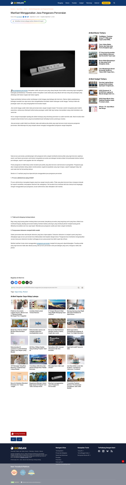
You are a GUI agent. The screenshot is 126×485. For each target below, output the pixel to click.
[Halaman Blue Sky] (107, 451)
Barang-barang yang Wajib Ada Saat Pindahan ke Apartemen (75, 312)
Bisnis (67, 3)
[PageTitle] (17, 3)
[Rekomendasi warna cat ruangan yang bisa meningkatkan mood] (38, 323)
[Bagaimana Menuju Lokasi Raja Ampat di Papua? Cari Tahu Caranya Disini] (38, 376)
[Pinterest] (19, 282)
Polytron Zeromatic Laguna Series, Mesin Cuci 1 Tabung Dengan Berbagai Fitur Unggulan (19, 313)
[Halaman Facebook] (99, 451)
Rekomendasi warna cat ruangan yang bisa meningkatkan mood (37, 331)
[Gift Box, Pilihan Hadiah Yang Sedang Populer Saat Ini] (38, 340)
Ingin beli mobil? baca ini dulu (75, 348)
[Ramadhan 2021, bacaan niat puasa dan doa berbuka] (57, 340)
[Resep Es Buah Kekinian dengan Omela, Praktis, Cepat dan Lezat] (57, 323)
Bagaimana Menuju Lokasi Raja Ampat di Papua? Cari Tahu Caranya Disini (37, 384)
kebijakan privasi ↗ (24, 457)
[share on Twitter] (16, 282)
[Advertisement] (47, 37)
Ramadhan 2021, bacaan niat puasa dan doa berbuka (56, 348)
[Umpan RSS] (112, 451)
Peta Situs (58, 459)
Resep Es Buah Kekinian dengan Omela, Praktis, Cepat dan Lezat (56, 331)
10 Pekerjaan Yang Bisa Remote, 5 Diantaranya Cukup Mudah (18, 367)
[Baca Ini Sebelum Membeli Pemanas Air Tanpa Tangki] (19, 376)
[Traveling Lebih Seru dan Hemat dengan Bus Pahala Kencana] (38, 359)
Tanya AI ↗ (81, 450)
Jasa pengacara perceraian (20, 90)
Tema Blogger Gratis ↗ (84, 453)
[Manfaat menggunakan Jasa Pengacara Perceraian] (57, 376)
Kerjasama (106, 3)
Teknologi (89, 3)
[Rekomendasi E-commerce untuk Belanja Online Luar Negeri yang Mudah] (19, 340)
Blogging (60, 3)
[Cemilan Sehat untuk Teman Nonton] (38, 304)
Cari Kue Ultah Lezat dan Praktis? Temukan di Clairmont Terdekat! (75, 367)
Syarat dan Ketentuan (62, 455)
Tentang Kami (59, 450)
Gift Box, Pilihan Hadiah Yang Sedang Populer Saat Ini (38, 348)
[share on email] (30, 282)
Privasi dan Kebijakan (61, 453)
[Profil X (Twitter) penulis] (28, 16)
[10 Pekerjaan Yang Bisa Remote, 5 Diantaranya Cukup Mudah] (19, 359)
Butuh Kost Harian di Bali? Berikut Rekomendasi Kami (19, 331)
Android (97, 3)
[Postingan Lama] (19, 439)
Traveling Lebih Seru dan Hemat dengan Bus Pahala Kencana (37, 367)
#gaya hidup (18, 292)
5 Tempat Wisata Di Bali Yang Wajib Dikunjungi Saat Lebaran (57, 312)
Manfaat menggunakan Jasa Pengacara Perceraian (41, 9)
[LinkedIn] (103, 451)
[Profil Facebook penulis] (25, 16)
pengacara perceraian (43, 243)
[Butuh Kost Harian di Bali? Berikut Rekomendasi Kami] (19, 323)
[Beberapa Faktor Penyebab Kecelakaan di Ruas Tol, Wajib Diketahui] (75, 323)
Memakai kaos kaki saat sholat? (56, 366)
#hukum (25, 292)
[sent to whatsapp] (23, 282)
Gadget (81, 3)
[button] (78, 287)
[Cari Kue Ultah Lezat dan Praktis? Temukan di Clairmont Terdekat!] (75, 359)
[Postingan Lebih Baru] (13, 439)
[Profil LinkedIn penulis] (23, 16)
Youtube (74, 3)
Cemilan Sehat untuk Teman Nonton (36, 311)
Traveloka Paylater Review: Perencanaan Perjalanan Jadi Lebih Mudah (74, 385)
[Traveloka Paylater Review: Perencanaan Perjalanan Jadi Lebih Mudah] (75, 376)
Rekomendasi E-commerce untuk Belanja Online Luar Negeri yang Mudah (19, 349)
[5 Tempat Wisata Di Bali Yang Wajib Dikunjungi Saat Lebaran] (57, 304)
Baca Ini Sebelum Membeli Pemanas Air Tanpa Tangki (19, 384)
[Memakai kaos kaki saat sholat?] (57, 359)
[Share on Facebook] (12, 282)
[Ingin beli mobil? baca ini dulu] (75, 340)
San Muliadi (19, 16)
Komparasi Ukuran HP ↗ (84, 455)
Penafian (58, 457)
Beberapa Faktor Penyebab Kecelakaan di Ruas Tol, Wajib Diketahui (75, 331)
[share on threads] (27, 282)
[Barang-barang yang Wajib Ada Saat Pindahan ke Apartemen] (75, 304)
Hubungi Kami (59, 462)
